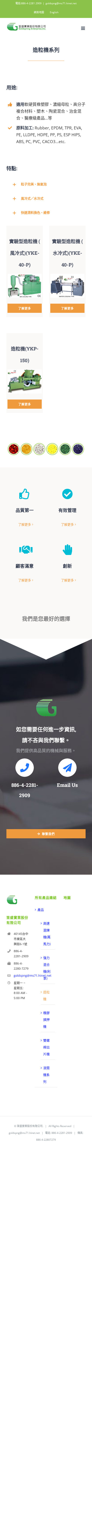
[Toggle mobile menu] (83, 28)
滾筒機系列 (46, 1075)
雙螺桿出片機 (46, 1047)
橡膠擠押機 (46, 1020)
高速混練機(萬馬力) (46, 933)
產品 (40, 910)
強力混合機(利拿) (46, 968)
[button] (46, 184)
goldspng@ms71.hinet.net (61, 3)
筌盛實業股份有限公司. (30, 1126)
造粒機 (46, 995)
